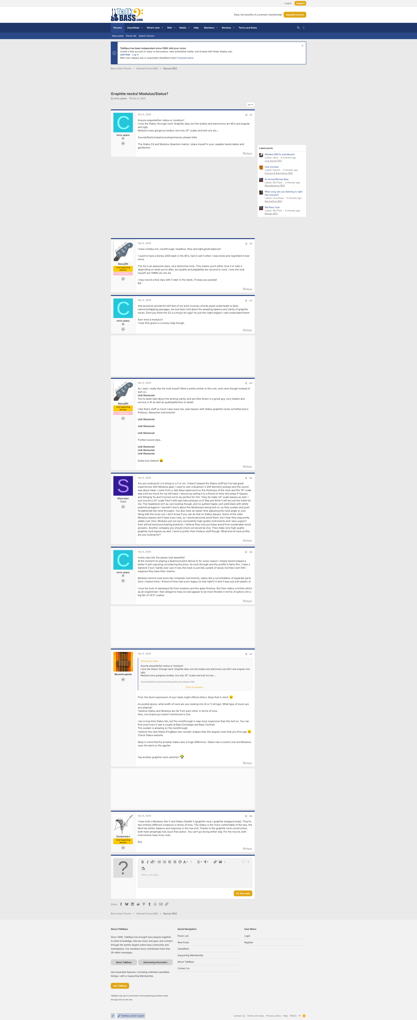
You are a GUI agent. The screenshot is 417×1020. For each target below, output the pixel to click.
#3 (250, 300)
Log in (135, 54)
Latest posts (266, 148)
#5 (250, 478)
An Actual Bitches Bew (276, 179)
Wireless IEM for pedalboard (280, 154)
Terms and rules (255, 1015)
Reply (249, 153)
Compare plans (185, 57)
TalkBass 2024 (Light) (132, 1015)
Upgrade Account (295, 14)
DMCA (293, 1015)
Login (247, 935)
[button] (142, 27)
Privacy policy (273, 1015)
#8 (250, 816)
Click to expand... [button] (195, 687)
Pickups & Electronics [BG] (279, 173)
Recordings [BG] (273, 201)
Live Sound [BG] (273, 160)
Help (285, 1015)
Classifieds (183, 948)
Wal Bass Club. (272, 207)
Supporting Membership (190, 955)
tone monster (272, 166)
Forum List (183, 935)
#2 (251, 243)
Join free (125, 54)
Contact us (183, 968)
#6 (250, 552)
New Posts (183, 942)
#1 (251, 114)
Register (248, 942)
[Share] (246, 115)
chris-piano (120, 98)
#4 (250, 383)
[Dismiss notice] (302, 46)
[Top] (299, 1015)
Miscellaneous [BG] (275, 185)
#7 (251, 654)
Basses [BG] (271, 213)
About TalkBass (186, 961)
